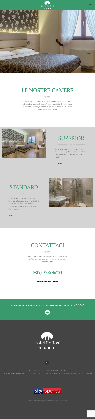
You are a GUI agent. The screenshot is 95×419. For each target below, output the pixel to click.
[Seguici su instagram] (47, 362)
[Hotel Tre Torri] (47, 5)
